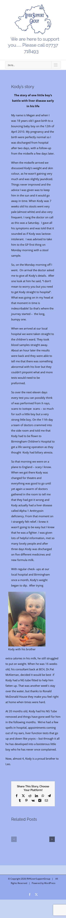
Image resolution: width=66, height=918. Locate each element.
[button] (14, 839)
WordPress (49, 883)
